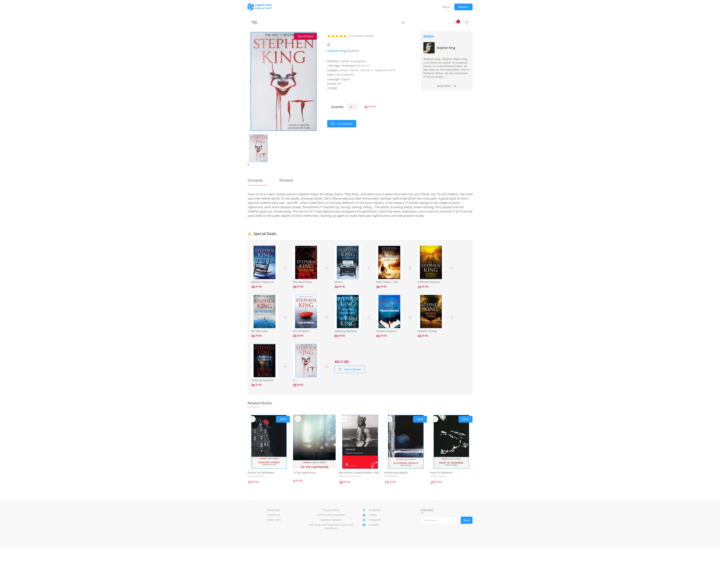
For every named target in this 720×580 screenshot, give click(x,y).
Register (463, 7)
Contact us (273, 515)
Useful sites (273, 520)
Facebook (374, 510)
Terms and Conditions (331, 515)
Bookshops (273, 510)
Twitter (372, 515)
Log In (446, 7)
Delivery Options (331, 520)
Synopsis (255, 180)
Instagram (374, 520)
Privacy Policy (331, 510)
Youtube (373, 524)
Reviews (286, 180)
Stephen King (336, 51)
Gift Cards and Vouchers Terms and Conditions (331, 526)
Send (467, 520)
